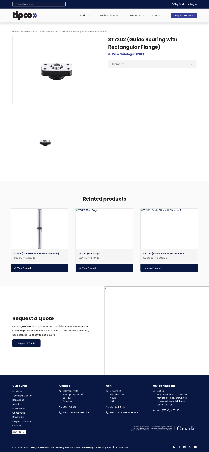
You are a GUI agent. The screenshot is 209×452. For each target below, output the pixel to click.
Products (84, 15)
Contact (157, 15)
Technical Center (109, 15)
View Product (24, 268)
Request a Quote (184, 15)
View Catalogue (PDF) (127, 54)
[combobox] (152, 64)
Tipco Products (29, 31)
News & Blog (19, 408)
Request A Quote (26, 343)
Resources (136, 15)
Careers (16, 425)
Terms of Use (121, 447)
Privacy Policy (106, 447)
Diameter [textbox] (118, 64)
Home (15, 31)
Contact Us (18, 412)
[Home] (25, 15)
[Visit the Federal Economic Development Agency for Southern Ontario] (163, 428)
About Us (17, 404)
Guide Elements (47, 31)
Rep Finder (18, 417)
